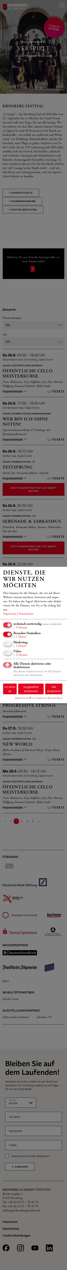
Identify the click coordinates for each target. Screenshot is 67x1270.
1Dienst (19, 636)
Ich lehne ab (9, 689)
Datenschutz (26, 614)
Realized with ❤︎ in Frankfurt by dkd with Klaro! (39, 698)
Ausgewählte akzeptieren (31, 689)
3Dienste (20, 627)
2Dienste (20, 655)
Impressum (9, 614)
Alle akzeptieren (54, 689)
